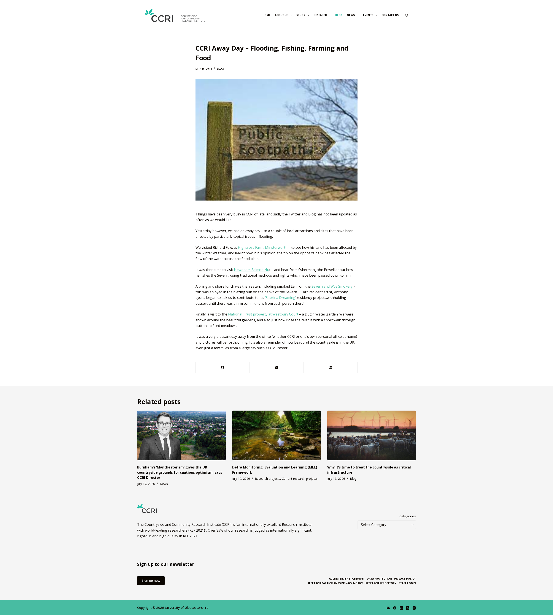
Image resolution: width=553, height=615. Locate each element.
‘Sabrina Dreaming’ (280, 297)
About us (281, 15)
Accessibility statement (347, 578)
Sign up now (150, 580)
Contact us (390, 15)
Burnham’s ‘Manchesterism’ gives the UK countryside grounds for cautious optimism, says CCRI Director (179, 472)
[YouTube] (414, 608)
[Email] (388, 608)
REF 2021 (190, 536)
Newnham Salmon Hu (251, 269)
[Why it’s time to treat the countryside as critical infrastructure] (371, 435)
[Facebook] (223, 367)
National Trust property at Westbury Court (262, 314)
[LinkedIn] (331, 367)
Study (300, 15)
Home (266, 15)
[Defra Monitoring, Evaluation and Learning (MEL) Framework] (276, 435)
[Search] (406, 15)
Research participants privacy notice (335, 583)
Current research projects (300, 478)
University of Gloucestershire (186, 607)
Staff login (407, 583)
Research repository (380, 583)
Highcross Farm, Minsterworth (263, 247)
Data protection (379, 578)
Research (320, 15)
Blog (339, 15)
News (351, 15)
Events (368, 15)
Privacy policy (405, 578)
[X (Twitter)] (277, 367)
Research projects (267, 478)
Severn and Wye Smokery (332, 286)
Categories (407, 516)
